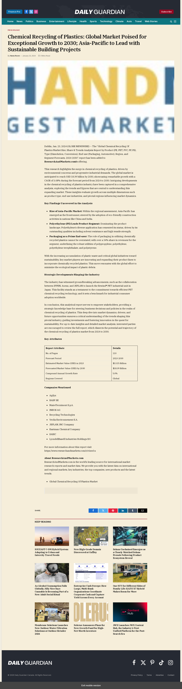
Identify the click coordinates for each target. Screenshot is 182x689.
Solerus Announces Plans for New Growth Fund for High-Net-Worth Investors (89, 628)
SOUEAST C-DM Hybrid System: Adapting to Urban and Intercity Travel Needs (51, 552)
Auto (129, 21)
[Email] (13, 177)
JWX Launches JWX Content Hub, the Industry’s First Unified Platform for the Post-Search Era (129, 629)
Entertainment (56, 21)
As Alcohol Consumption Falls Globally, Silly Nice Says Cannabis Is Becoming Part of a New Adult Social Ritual (51, 590)
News (20, 21)
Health (83, 21)
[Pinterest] (13, 171)
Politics (29, 21)
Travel (138, 21)
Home (10, 21)
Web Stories (151, 21)
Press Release (14, 30)
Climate (120, 21)
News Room (15, 56)
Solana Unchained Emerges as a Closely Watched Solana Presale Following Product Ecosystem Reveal (129, 553)
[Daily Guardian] (99, 11)
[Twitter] (13, 159)
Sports (93, 21)
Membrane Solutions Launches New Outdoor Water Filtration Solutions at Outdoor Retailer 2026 (51, 629)
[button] (171, 21)
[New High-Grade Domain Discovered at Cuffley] (91, 536)
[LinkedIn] (13, 165)
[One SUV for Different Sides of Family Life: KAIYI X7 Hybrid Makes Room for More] (130, 572)
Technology (106, 21)
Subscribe (166, 12)
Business (41, 21)
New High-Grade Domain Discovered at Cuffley (87, 551)
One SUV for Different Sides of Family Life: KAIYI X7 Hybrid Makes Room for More (129, 589)
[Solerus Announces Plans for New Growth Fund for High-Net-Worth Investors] (91, 612)
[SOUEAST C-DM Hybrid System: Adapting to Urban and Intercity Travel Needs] (52, 536)
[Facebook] (13, 152)
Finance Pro (14, 12)
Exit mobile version (91, 685)
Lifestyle (71, 21)
